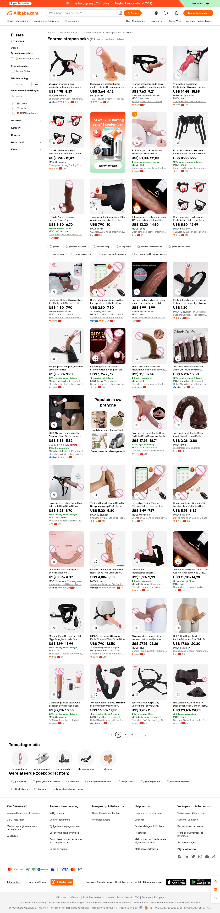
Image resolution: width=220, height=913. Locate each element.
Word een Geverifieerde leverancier (190, 834)
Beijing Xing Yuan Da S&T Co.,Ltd (190, 517)
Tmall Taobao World (93, 897)
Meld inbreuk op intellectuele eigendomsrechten (150, 841)
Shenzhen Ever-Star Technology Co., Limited (66, 98)
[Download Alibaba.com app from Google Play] (201, 882)
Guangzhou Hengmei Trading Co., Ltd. (149, 231)
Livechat (139, 819)
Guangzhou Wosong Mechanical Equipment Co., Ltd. (190, 231)
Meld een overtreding (146, 849)
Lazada (110, 897)
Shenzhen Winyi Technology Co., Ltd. (66, 454)
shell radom (58, 254)
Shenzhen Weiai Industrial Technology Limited (107, 517)
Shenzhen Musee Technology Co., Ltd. (190, 314)
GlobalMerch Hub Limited (186, 447)
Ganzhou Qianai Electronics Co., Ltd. (149, 450)
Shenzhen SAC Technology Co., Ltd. (66, 317)
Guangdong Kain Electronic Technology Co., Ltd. (66, 234)
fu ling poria (125, 246)
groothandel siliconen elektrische (152, 254)
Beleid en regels (58, 849)
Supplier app (104, 882)
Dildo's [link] (129, 32)
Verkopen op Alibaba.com (191, 813)
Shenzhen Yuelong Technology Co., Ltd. (149, 517)
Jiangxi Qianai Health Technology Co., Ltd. (149, 168)
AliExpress (61, 897)
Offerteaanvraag (101, 819)
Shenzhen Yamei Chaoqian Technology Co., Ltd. (149, 587)
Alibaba (51, 32)
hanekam (74, 781)
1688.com (74, 897)
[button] (120, 13)
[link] (215, 880)
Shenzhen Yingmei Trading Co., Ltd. (66, 520)
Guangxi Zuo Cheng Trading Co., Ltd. (107, 231)
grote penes (20, 781)
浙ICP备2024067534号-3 (197, 907)
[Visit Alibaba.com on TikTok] (214, 857)
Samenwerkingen (186, 842)
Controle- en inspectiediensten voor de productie (66, 841)
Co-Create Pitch (15, 819)
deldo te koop (102, 246)
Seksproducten (92, 32)
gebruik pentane (152, 781)
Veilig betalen (57, 813)
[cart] (166, 13)
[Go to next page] (146, 735)
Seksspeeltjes (113, 32)
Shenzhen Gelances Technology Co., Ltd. (107, 584)
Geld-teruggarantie (60, 819)
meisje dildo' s (128, 781)
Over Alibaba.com (17, 806)
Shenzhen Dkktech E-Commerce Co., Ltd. (107, 317)
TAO (137, 897)
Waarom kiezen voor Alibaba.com (24, 813)
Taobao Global (124, 897)
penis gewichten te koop (48, 781)
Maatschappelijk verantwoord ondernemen (22, 828)
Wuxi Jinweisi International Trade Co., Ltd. (149, 317)
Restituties (140, 832)
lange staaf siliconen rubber (69, 789)
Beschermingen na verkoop (64, 832)
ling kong (42, 789)
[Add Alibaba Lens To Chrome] (62, 882)
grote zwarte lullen (181, 246)
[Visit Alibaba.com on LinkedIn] (186, 857)
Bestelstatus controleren (190, 826)
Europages (160, 897)
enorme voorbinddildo (151, 246)
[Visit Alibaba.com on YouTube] (207, 857)
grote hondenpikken (180, 781)
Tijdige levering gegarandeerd (65, 826)
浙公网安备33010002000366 (166, 907)
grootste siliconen (77, 246)
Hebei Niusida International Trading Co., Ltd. (190, 384)
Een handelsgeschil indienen (150, 826)
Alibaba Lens (14, 882)
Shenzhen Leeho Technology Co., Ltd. (66, 384)
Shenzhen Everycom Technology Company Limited (149, 384)
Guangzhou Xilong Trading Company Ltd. (66, 165)
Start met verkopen (187, 819)
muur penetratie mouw (100, 781)
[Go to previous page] (111, 735)
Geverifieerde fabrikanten (106, 813)
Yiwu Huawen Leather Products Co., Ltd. (107, 98)
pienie (56, 246)
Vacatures (12, 835)
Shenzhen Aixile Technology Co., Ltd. (107, 384)
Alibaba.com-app (152, 882)
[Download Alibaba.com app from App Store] (176, 882)
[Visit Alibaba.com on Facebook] (179, 857)
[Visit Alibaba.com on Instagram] (200, 857)
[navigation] (26, 384)
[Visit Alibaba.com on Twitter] (193, 857)
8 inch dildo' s (21, 789)
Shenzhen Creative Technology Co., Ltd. (190, 168)
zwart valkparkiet (82, 254)
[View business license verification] (141, 908)
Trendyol (146, 897)
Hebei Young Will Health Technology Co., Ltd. (66, 584)
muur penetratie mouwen (113, 254)
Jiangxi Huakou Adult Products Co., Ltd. (190, 101)
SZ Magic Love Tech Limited (147, 101)
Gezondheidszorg (69, 32)
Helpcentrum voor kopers (148, 813)
